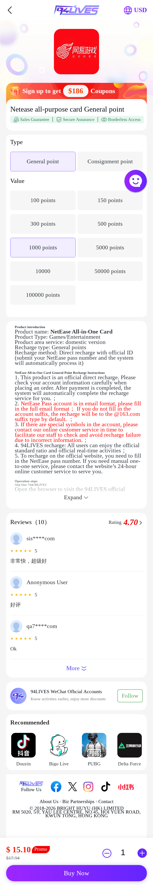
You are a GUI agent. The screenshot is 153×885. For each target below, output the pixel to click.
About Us (49, 801)
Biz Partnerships (78, 801)
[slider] (21, 551)
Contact (105, 801)
